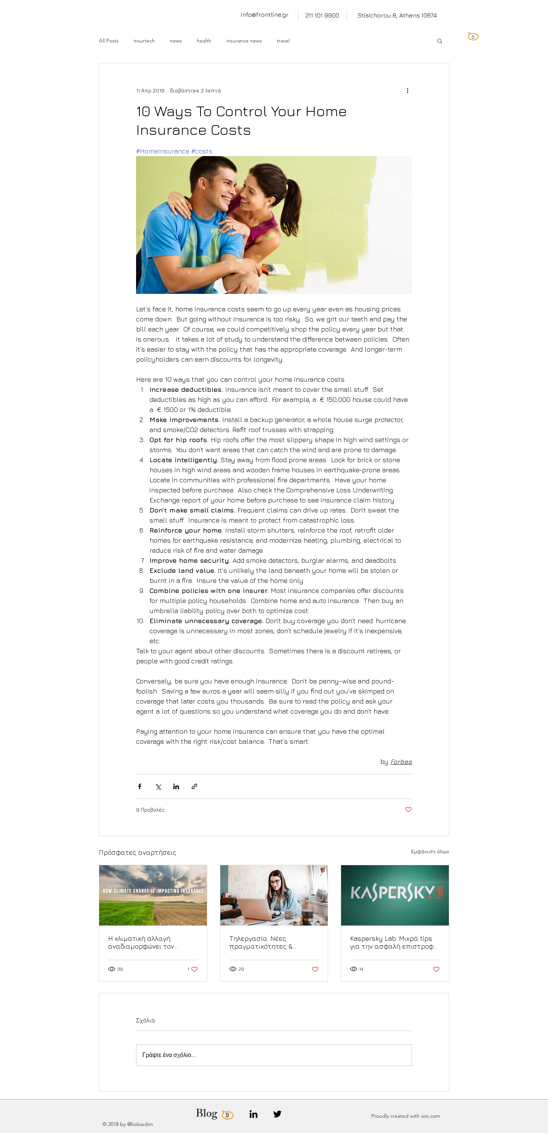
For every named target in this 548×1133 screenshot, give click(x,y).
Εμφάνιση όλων (430, 851)
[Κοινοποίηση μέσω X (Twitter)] (157, 786)
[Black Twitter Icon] (277, 1114)
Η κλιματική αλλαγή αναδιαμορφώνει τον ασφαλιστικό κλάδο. (141, 942)
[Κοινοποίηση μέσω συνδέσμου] (194, 786)
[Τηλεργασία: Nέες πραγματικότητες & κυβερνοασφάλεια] (274, 895)
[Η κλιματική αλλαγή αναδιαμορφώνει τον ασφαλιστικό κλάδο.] (153, 895)
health (204, 41)
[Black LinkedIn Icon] (253, 1114)
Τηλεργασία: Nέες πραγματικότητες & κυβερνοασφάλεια (261, 942)
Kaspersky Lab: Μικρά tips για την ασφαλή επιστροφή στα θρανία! (394, 942)
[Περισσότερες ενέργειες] (407, 90)
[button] (439, 41)
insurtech (144, 41)
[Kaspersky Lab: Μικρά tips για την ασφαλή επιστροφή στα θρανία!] (395, 895)
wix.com (430, 1116)
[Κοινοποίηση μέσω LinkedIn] (176, 786)
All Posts (109, 41)
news (176, 41)
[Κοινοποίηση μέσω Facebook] (139, 786)
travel (283, 41)
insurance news (244, 41)
